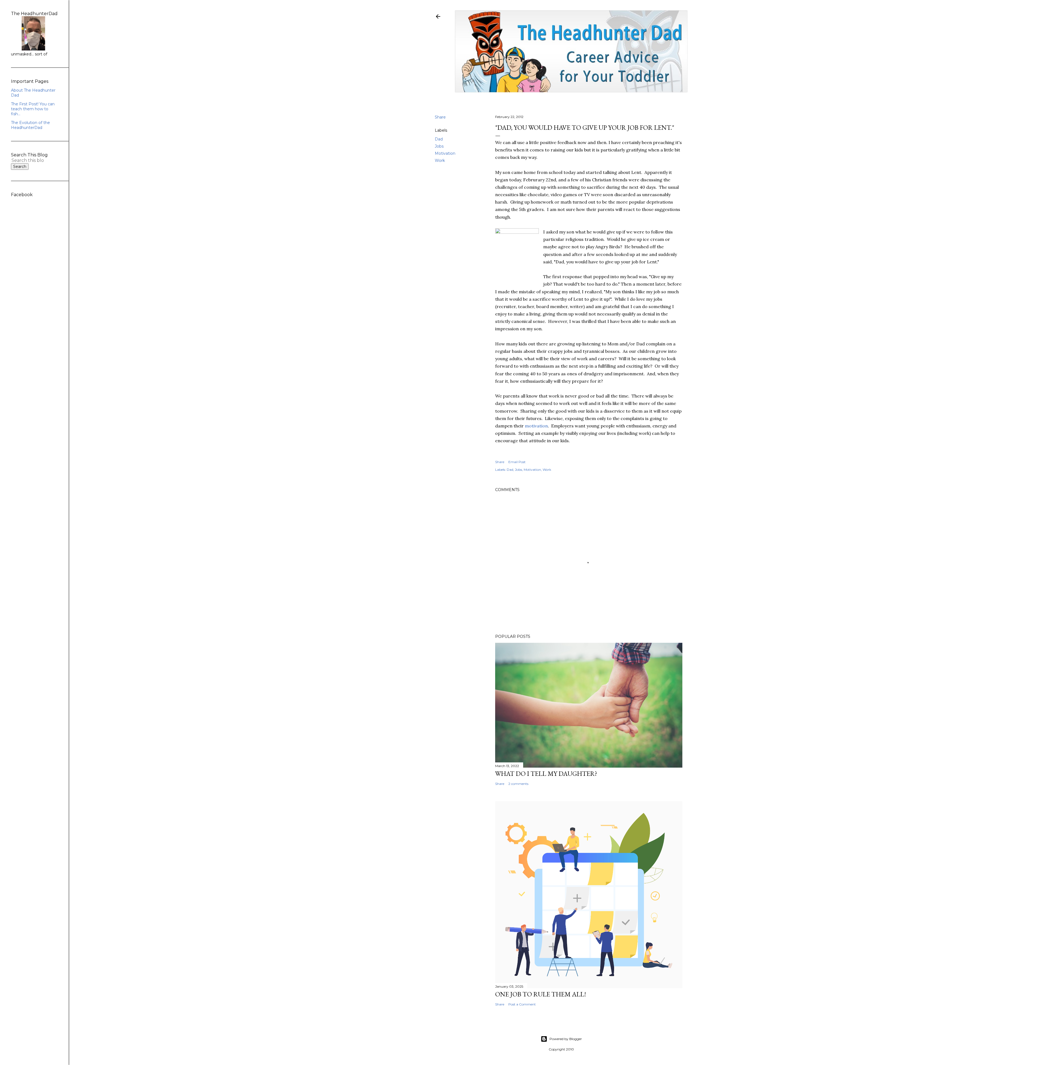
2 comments (518, 784)
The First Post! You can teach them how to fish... (33, 109)
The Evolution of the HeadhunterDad (30, 125)
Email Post (517, 462)
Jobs (439, 146)
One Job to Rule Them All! (540, 994)
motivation (536, 426)
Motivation (445, 153)
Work (440, 160)
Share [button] (440, 117)
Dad (439, 139)
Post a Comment (522, 1004)
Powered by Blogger (566, 1039)
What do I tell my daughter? (546, 773)
